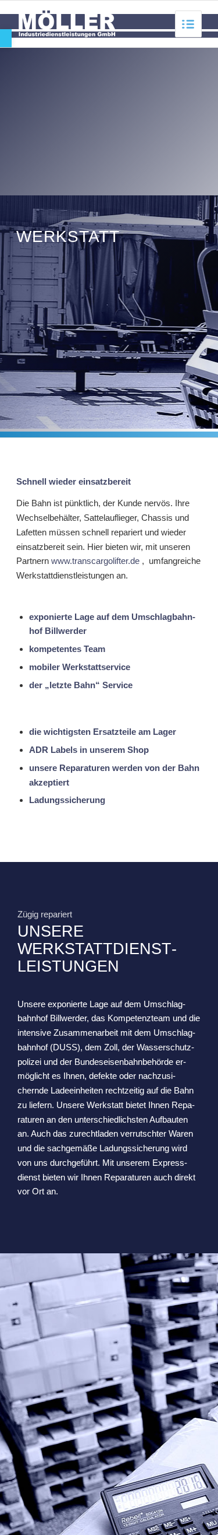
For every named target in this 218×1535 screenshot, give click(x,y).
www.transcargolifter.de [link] (95, 561)
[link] (6, 38)
